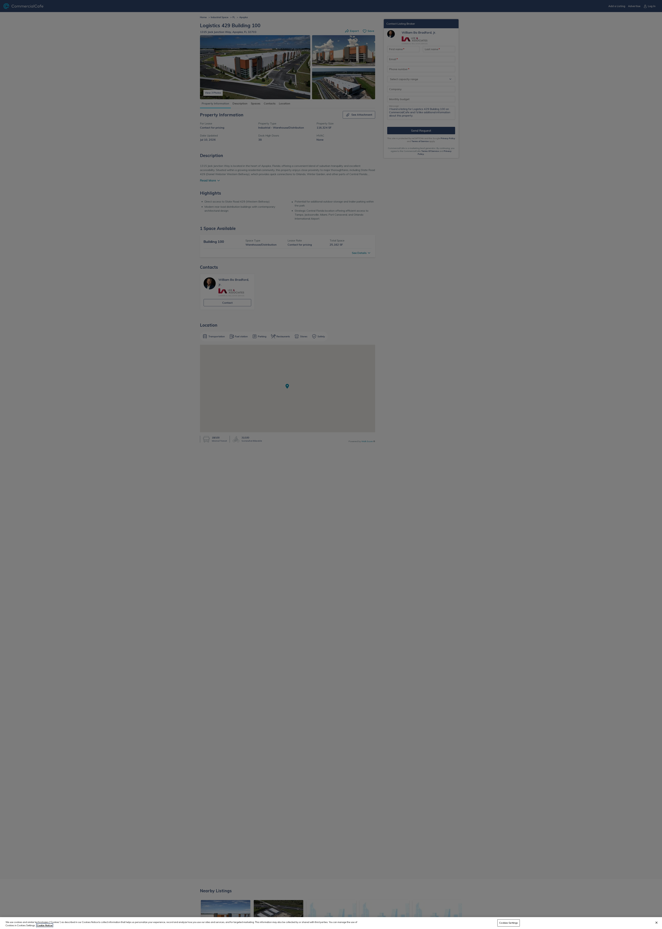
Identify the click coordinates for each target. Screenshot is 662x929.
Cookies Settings (508, 922)
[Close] (656, 922)
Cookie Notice (44, 925)
